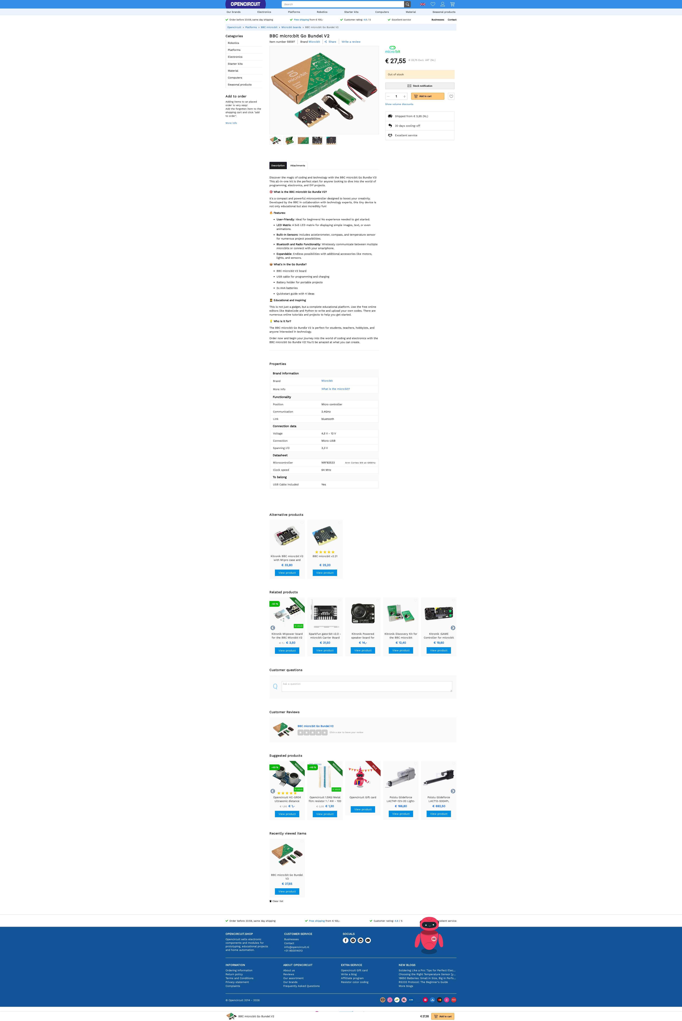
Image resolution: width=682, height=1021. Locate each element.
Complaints (233, 986)
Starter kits (351, 11)
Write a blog (349, 974)
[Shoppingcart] (450, 4)
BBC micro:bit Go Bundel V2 (316, 726)
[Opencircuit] (245, 4)
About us (289, 970)
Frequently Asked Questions (301, 986)
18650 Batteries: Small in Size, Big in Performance (427, 978)
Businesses (438, 19)
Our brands (233, 11)
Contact (452, 19)
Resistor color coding (354, 982)
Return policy (234, 974)
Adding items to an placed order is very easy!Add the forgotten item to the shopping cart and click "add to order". (243, 108)
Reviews (288, 974)
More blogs (406, 986)
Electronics (264, 11)
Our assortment (293, 978)
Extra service (351, 965)
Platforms (294, 11)
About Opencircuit (298, 965)
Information (235, 965)
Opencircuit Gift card (354, 970)
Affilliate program (352, 978)
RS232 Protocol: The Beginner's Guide (423, 982)
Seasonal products (444, 11)
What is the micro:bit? (335, 388)
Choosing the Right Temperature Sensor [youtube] (427, 974)
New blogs (407, 965)
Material (411, 11)
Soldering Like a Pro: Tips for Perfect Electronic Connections (427, 970)
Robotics (322, 11)
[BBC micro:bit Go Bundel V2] (275, 140)
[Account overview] (440, 4)
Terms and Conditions (239, 978)
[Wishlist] (430, 4)
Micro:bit (327, 380)
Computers (382, 11)
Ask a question (292, 683)
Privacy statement (237, 982)
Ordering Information (239, 970)
